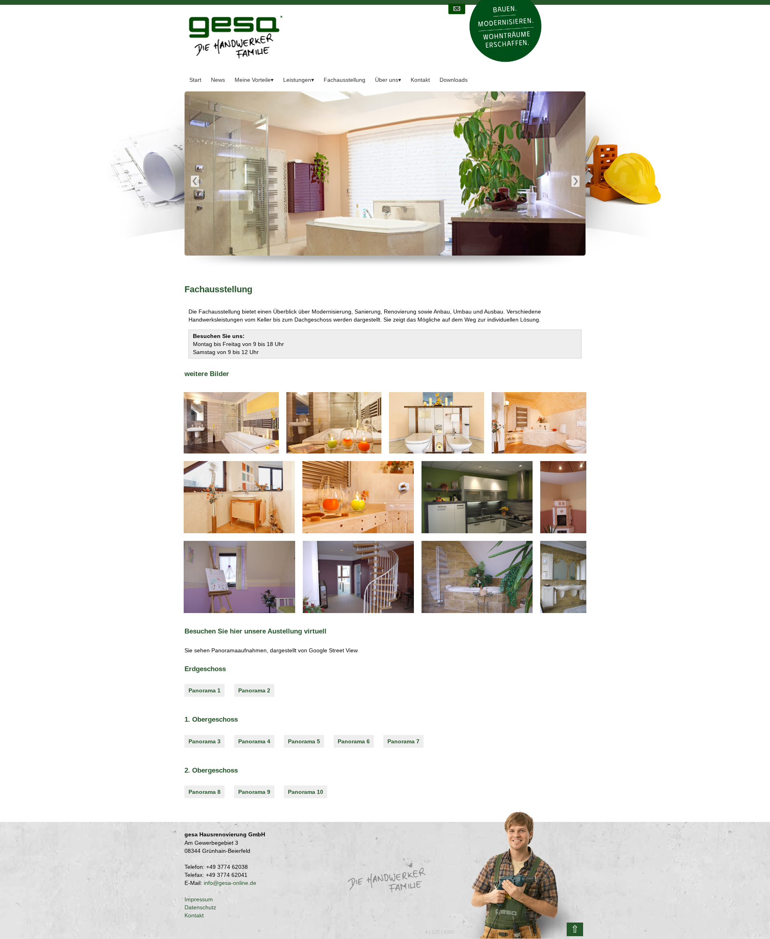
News (218, 80)
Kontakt (420, 80)
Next (575, 181)
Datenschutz (200, 907)
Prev (194, 181)
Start (195, 80)
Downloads (454, 80)
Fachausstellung (344, 80)
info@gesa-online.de (230, 883)
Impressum (198, 899)
